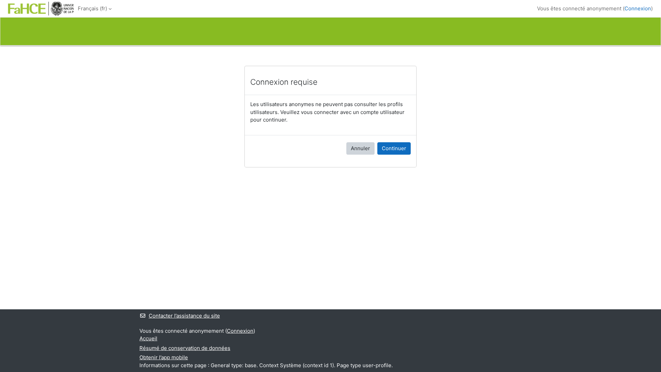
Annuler (360, 148)
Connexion (638, 8)
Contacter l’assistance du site (184, 315)
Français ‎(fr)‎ (92, 8)
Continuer (394, 148)
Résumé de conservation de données (184, 348)
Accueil (148, 338)
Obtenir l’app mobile (163, 357)
